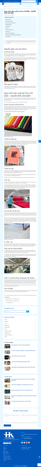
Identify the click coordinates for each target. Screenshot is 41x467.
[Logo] (20, 4)
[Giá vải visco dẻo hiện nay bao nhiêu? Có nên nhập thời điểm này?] (7, 380)
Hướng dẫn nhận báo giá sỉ (26, 447)
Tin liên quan (8, 376)
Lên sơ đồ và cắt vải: (9, 29)
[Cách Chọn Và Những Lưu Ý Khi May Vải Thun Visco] (7, 386)
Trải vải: (7, 28)
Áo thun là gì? (8, 19)
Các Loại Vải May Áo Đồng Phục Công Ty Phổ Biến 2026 (23, 350)
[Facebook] (24, 442)
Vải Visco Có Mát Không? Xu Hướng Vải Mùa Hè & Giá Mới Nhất (23, 396)
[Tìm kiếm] (37, 1)
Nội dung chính (9, 17)
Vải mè (5, 336)
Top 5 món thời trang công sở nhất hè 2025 (20, 361)
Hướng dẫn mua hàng (25, 448)
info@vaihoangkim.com (28, 438)
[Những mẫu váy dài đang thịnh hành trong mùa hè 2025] (7, 369)
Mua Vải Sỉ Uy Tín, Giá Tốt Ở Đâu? (18, 356)
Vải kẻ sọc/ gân (7, 332)
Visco (5, 323)
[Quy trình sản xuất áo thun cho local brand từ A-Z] (7, 392)
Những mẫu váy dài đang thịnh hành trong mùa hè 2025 (23, 367)
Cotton (5, 319)
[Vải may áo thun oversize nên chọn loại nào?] (7, 403)
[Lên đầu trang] (39, 461)
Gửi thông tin (7, 425)
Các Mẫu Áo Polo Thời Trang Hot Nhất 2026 (20, 345)
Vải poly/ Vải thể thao (8, 334)
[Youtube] (26, 442)
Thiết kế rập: (8, 26)
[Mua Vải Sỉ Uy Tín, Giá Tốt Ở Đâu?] (7, 357)
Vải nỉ (5, 329)
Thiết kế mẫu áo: (9, 24)
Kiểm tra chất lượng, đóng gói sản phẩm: (13, 34)
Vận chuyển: (8, 36)
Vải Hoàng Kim (31, 41)
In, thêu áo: (8, 31)
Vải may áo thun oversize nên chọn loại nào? (21, 401)
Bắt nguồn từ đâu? (9, 21)
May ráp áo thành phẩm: (10, 33)
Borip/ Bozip (6, 325)
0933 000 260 (28, 437)
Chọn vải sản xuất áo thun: (11, 22)
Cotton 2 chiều (8, 114)
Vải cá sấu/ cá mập (6, 456)
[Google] (29, 442)
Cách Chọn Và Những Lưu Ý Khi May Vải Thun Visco (22, 384)
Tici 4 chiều (7, 115)
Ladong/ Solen (7, 327)
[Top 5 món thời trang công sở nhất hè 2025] (7, 363)
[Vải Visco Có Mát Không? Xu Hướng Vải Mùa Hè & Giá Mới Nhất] (7, 397)
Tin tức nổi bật (8, 342)
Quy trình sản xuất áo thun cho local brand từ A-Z (22, 390)
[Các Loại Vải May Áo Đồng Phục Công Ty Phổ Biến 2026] (7, 352)
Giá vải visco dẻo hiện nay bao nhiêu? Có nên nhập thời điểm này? (23, 380)
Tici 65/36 (6, 321)
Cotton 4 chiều (8, 113)
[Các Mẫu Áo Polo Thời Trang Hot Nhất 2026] (7, 346)
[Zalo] (22, 442)
